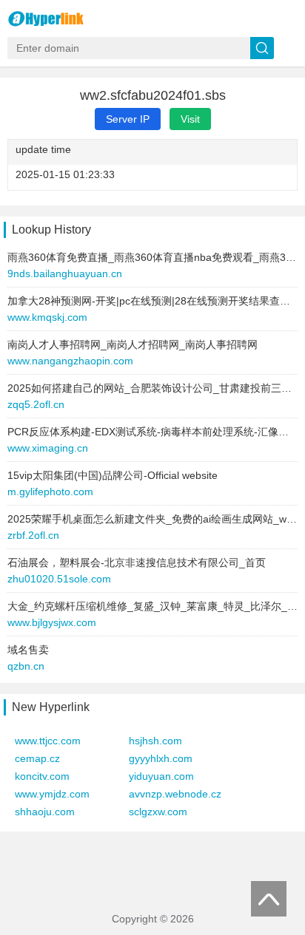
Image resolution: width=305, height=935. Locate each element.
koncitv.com (42, 776)
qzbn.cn (25, 666)
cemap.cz (37, 758)
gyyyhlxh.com (160, 758)
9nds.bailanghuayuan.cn (64, 273)
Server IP (128, 119)
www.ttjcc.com (48, 741)
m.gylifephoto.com (50, 491)
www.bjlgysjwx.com (51, 622)
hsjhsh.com (155, 741)
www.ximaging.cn (47, 448)
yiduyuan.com (161, 776)
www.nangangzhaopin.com (70, 361)
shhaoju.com (45, 811)
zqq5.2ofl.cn (35, 404)
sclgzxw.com (158, 811)
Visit (190, 119)
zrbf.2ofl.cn (33, 535)
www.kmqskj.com (47, 317)
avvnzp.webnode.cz (175, 794)
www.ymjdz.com (52, 794)
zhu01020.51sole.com (59, 579)
